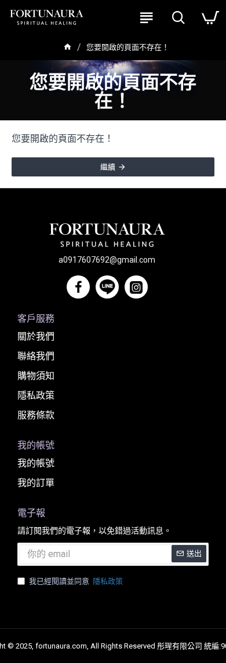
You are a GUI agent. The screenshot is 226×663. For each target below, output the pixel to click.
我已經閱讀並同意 (76, 581)
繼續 (107, 167)
